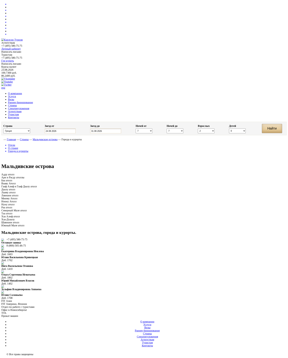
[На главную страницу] (2, 139)
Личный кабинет (11, 48)
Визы (11, 99)
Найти (272, 128)
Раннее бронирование (20, 102)
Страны (12, 105)
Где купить (7, 60)
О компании (15, 93)
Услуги (12, 96)
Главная (11, 139)
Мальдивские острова (45, 139)
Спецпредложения (18, 108)
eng (3, 87)
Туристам (13, 114)
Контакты (13, 117)
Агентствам (15, 111)
